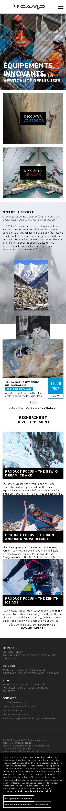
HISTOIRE (8, 652)
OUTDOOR (9, 666)
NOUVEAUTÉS (38, 670)
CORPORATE (10, 648)
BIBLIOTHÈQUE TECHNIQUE (33, 688)
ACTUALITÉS (49, 655)
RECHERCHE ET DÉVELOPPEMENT (21, 655)
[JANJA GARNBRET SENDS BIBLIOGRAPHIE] (33, 358)
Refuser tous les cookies (18, 804)
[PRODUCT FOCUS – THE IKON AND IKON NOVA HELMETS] (33, 519)
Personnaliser (42, 804)
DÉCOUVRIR (34, 118)
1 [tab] (30, 402)
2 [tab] (33, 402)
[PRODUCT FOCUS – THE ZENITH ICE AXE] (33, 582)
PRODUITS (22, 670)
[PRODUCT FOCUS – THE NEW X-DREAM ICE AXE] (33, 455)
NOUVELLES (9, 688)
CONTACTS (9, 658)
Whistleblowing (21, 745)
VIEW (56, 395)
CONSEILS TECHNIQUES (31, 673)
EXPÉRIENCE (9, 673)
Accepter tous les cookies (18, 798)
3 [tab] (36, 402)
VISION (20, 652)
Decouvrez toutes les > (33, 408)
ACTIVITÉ (8, 670)
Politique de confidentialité (34, 791)
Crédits (41, 751)
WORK (6, 680)
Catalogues (29, 751)
